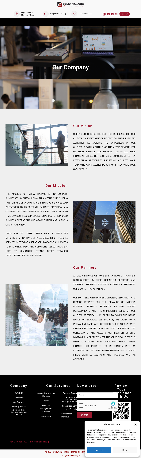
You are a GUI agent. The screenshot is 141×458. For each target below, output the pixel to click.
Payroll (46, 401)
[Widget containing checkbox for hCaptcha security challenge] (97, 405)
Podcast (124, 14)
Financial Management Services (46, 408)
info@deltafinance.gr (58, 14)
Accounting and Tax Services (46, 394)
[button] (135, 424)
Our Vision (18, 393)
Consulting (46, 416)
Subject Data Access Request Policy (19, 412)
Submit (84, 414)
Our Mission (19, 397)
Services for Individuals (66, 415)
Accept (99, 450)
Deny (124, 450)
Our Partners (19, 402)
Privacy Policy (19, 407)
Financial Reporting (71, 393)
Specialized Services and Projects (71, 407)
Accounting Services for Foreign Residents (71, 399)
